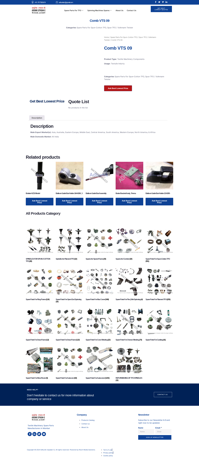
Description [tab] (37, 118)
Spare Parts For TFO (72, 10)
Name (140, 428)
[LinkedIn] (166, 1)
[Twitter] (159, 1)
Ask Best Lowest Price (118, 88)
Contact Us (131, 10)
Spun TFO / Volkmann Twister (120, 27)
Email (158, 428)
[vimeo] (163, 1)
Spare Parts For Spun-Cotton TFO (91, 27)
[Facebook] (156, 1)
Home (106, 37)
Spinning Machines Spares (98, 10)
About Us (119, 10)
